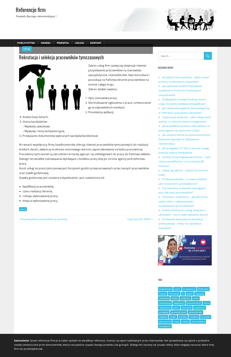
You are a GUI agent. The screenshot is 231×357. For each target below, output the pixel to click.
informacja (174, 293)
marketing (164, 298)
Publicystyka (26, 42)
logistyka (200, 293)
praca (23, 209)
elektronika (203, 289)
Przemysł (63, 42)
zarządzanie (165, 326)
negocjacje (179, 303)
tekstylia (183, 316)
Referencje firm (31, 10)
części (177, 289)
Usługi (79, 42)
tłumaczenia (165, 321)
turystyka (205, 316)
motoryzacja (165, 303)
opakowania (164, 307)
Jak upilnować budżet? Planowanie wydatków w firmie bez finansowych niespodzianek (180, 90)
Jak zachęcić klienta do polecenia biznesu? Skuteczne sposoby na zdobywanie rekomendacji (185, 139)
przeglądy (163, 312)
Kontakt (95, 42)
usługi (176, 321)
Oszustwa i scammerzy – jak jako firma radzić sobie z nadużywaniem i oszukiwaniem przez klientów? (183, 201)
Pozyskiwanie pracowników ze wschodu (44, 219)
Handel (46, 42)
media (175, 298)
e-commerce (189, 289)
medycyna (185, 298)
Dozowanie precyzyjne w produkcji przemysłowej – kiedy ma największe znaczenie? (181, 223)
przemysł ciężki (178, 312)
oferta (206, 303)
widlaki (185, 321)
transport (194, 316)
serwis (173, 316)
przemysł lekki (195, 312)
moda (196, 298)
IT (183, 293)
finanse (162, 293)
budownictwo (165, 289)
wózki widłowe (198, 321)
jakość (190, 293)
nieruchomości (194, 303)
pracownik (186, 307)
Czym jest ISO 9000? (139, 219)
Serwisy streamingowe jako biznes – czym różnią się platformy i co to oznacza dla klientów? (185, 161)
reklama (163, 316)
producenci (199, 307)
